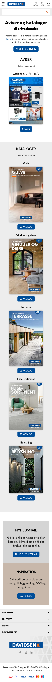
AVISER (26, 59)
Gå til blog (26, 596)
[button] (3, 4)
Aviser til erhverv (26, 49)
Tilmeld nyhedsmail (26, 554)
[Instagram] (26, 652)
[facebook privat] (20, 652)
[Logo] (16, 4)
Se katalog (26, 227)
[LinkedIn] (32, 652)
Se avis (26, 129)
